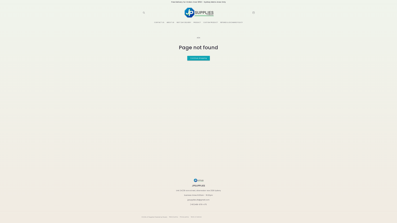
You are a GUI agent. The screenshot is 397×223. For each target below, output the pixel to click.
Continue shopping (198, 58)
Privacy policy (184, 217)
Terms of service (196, 217)
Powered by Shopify (161, 217)
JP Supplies (150, 217)
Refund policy (173, 217)
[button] (144, 12)
